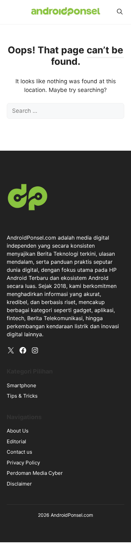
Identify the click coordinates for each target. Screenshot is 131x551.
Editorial (16, 441)
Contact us (19, 452)
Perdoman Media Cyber (35, 473)
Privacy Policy (23, 462)
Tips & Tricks (22, 396)
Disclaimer (19, 484)
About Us (18, 431)
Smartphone (21, 385)
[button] (120, 11)
